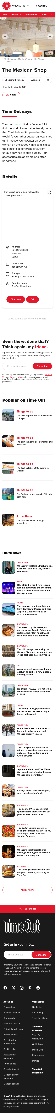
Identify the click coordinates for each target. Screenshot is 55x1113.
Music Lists (37, 1050)
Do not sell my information (10, 1042)
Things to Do (16, 15)
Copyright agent (11, 1069)
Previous (5, 36)
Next (50, 36)
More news (27, 890)
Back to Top (30, 909)
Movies (35, 1061)
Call (32, 300)
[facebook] (5, 988)
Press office (9, 1007)
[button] (49, 192)
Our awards (9, 1018)
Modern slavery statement (11, 1077)
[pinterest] (30, 988)
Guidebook (37, 1044)
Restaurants (38, 1055)
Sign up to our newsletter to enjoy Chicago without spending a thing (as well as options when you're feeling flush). (27, 356)
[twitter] (13, 988)
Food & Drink (31, 15)
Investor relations (12, 1013)
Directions (16, 300)
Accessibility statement (10, 1057)
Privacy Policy (16, 377)
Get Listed (37, 1007)
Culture (44, 15)
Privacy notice (10, 1035)
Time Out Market (40, 1018)
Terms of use (10, 1064)
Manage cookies (11, 1084)
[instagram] (21, 988)
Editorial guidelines (13, 1029)
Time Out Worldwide (37, 1037)
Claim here (40, 319)
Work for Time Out (12, 1024)
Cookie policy (10, 1049)
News (5, 15)
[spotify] (38, 988)
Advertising (37, 1013)
